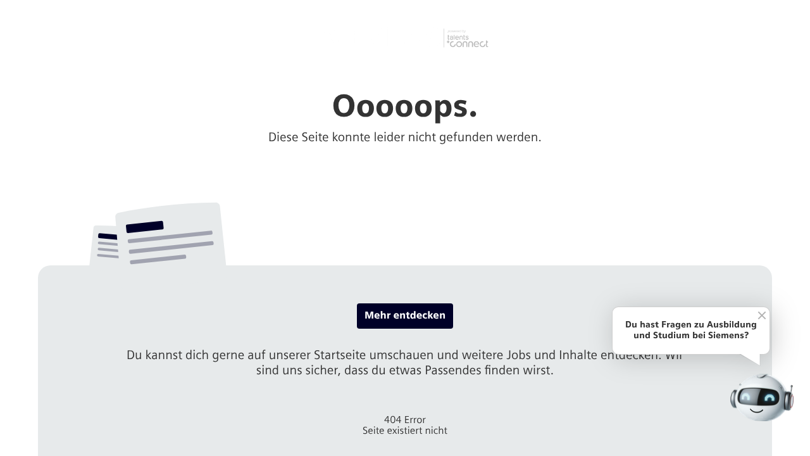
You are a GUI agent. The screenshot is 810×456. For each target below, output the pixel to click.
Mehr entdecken (405, 316)
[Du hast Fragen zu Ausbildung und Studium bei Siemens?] (762, 397)
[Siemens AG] (405, 38)
